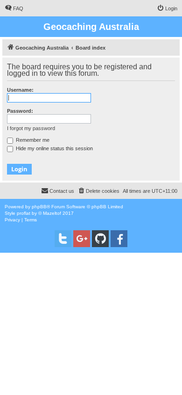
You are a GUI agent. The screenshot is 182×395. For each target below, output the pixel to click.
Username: (20, 90)
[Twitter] (63, 238)
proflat (23, 213)
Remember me (31, 140)
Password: (20, 111)
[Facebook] (119, 238)
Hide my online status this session (53, 148)
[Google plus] (81, 238)
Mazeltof (52, 213)
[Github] (100, 238)
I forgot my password (31, 128)
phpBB (39, 206)
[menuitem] (14, 8)
